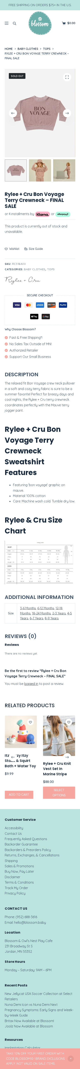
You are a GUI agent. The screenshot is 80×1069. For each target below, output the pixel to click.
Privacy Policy (15, 893)
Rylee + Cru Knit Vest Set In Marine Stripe (57, 768)
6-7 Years (36, 618)
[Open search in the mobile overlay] (15, 23)
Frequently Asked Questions (26, 839)
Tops (51, 269)
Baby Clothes (34, 269)
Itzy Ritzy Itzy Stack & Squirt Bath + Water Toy (20, 760)
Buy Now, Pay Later (19, 871)
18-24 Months (41, 613)
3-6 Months (28, 608)
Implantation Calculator (22, 1048)
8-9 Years (52, 618)
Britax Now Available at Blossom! (29, 1021)
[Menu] (6, 23)
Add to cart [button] (19, 795)
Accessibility (14, 828)
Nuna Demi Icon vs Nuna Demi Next (31, 1005)
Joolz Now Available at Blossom (29, 1026)
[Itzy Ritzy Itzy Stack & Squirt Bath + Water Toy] (21, 732)
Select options (59, 792)
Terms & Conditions (19, 882)
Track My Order (16, 888)
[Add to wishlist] (30, 722)
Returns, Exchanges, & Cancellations (32, 855)
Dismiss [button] (71, 1059)
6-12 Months (45, 608)
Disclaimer (12, 877)
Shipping (11, 861)
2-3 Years (59, 613)
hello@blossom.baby (30, 922)
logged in (31, 684)
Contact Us (13, 833)
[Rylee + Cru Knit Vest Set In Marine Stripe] (59, 736)
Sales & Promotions (19, 866)
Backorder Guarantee (21, 844)
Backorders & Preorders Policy (28, 850)
